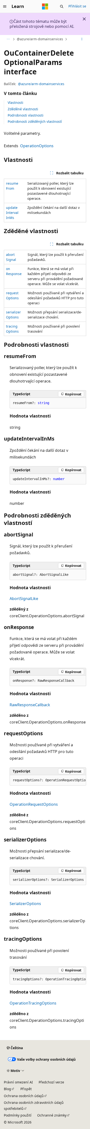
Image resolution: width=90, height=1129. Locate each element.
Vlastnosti (15, 102)
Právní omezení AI (18, 1082)
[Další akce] (82, 39)
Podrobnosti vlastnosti (25, 115)
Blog (7, 1089)
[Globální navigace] (5, 6)
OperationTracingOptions (33, 1003)
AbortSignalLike (24, 598)
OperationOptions (37, 145)
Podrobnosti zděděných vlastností (35, 121)
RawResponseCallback (30, 704)
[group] (48, 780)
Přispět (26, 1089)
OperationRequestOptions (34, 804)
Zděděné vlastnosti (23, 109)
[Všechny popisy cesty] (8, 39)
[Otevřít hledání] (61, 6)
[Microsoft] (45, 6)
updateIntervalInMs (12, 212)
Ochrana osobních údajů (24, 1096)
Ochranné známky (51, 1115)
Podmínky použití (17, 1115)
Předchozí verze (51, 1082)
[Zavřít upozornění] (84, 19)
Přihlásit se (77, 6)
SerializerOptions (25, 903)
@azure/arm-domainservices (40, 39)
